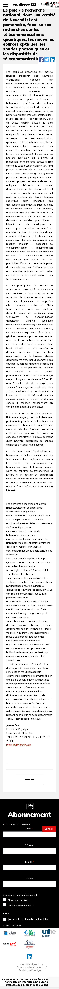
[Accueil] (21, 4)
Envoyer (49, 828)
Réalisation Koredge (29, 970)
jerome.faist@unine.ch (18, 744)
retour (29, 779)
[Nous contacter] (40, 6)
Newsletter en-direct (18, 899)
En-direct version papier (20, 904)
